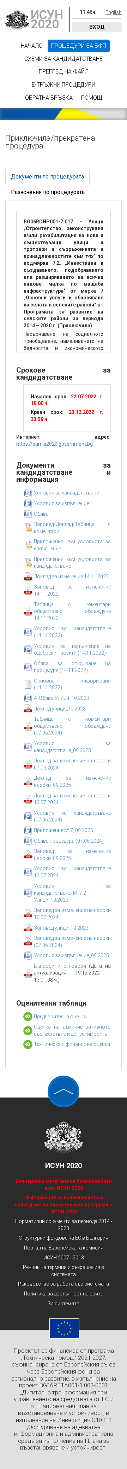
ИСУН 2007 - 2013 (63, 1257)
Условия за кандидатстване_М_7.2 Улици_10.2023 (72, 893)
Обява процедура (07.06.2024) (69, 841)
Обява (41, 514)
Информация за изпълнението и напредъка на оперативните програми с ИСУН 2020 (63, 1204)
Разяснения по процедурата (48, 192)
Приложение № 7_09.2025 (63, 830)
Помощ (91, 97)
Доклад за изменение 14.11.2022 (71, 576)
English (113, 12)
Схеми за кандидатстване (63, 58)
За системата (63, 1303)
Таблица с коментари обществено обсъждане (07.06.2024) (72, 726)
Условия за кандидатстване (66, 493)
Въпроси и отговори (61, 966)
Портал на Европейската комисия (63, 1248)
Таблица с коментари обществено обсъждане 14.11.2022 (72, 611)
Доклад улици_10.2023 (60, 709)
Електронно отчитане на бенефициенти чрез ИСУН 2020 (64, 1184)
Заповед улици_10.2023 (61, 928)
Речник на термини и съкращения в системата (63, 1270)
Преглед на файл (64, 71)
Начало (32, 45)
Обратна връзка (49, 97)
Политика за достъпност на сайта (63, 1294)
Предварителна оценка (60, 1016)
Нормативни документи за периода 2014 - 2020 (63, 1224)
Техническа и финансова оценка (72, 1044)
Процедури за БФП (78, 45)
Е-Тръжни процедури (63, 84)
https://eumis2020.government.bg (54, 444)
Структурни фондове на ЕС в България (63, 1238)
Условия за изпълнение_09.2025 (71, 955)
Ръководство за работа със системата (63, 1284)
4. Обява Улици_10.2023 (61, 698)
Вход (97, 27)
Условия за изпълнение (61, 503)
